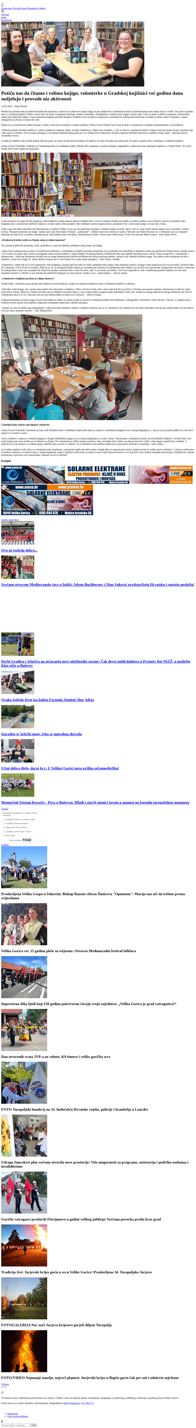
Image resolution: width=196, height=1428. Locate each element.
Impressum (12, 1413)
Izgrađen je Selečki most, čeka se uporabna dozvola (41, 734)
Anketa (4, 809)
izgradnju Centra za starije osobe (20, 819)
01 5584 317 (88, 1403)
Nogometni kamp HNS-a (16, 827)
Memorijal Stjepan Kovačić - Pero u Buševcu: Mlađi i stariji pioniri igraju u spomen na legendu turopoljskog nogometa (95, 802)
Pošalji (27, 840)
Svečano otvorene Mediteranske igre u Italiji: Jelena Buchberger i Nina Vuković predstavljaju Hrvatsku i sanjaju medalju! (97, 584)
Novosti (17, 8)
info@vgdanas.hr (71, 1403)
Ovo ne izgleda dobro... (19, 550)
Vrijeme (5, 1384)
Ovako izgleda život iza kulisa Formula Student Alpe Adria (47, 700)
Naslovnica (6, 8)
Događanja (32, 8)
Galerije (42, 8)
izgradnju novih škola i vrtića (18, 831)
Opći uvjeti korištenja (17, 1416)
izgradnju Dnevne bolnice (17, 823)
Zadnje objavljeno (10, 519)
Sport (24, 8)
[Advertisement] (93, 611)
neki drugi (10, 835)
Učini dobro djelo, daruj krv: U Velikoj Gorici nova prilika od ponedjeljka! (60, 768)
